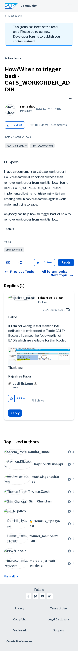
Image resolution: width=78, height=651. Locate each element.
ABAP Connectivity (17, 145)
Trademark (19, 630)
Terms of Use (58, 608)
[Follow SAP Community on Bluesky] (35, 596)
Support (58, 630)
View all (9, 576)
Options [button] (69, 99)
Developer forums (26, 36)
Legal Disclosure (58, 619)
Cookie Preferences (19, 641)
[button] (8, 125)
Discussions (15, 15)
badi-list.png (22, 383)
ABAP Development (42, 145)
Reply (15, 413)
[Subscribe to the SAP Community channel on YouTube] (42, 596)
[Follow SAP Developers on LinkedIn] (49, 596)
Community (28, 5)
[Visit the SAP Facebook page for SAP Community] (28, 596)
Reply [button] (66, 262)
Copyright (19, 619)
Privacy (19, 608)
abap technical (14, 249)
